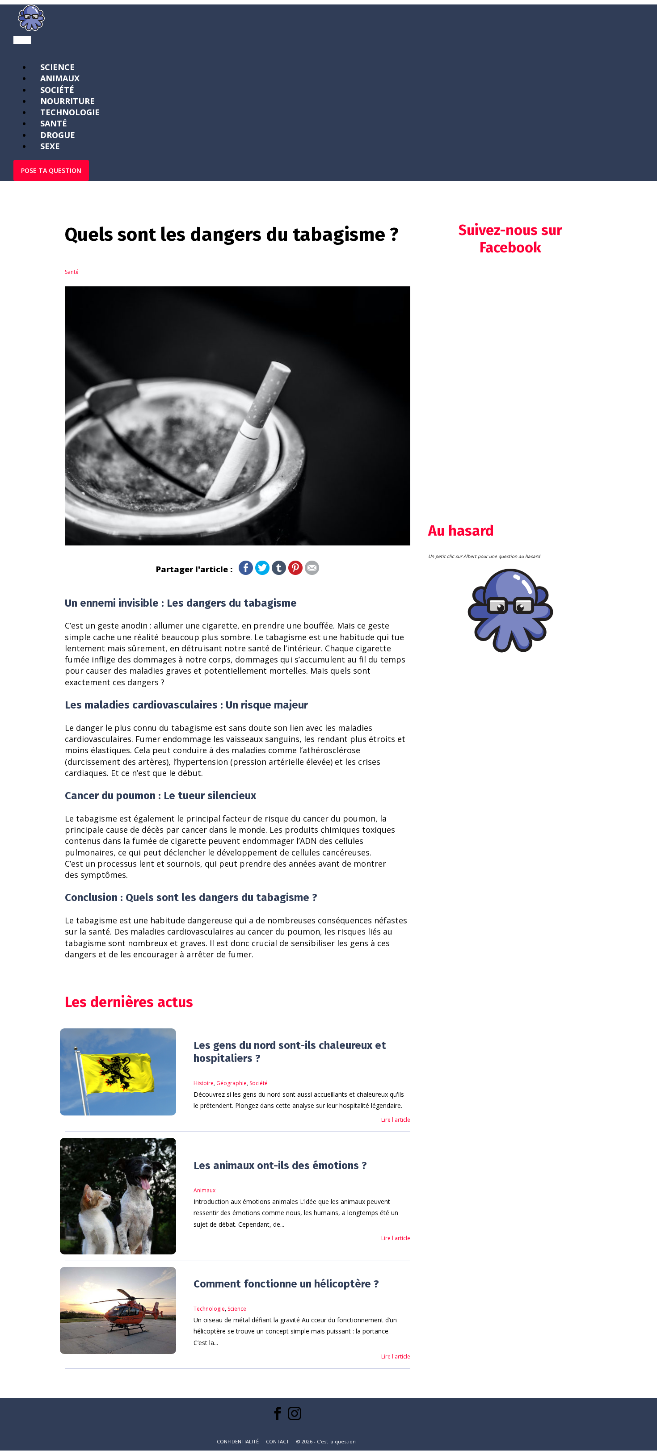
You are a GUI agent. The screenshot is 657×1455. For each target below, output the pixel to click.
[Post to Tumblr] (279, 571)
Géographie (231, 1083)
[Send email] (312, 571)
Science (236, 1308)
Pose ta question (51, 170)
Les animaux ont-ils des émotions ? (280, 1165)
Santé (72, 272)
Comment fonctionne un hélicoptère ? (286, 1284)
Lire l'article (395, 1120)
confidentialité (238, 1441)
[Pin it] (295, 571)
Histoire (204, 1083)
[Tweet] (262, 571)
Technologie (209, 1308)
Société (258, 1083)
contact (277, 1441)
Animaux (204, 1190)
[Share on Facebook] (246, 571)
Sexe (50, 146)
